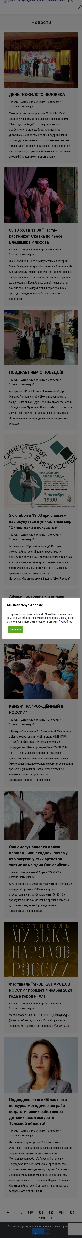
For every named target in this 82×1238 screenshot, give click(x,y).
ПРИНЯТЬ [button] (15, 629)
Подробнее (65, 621)
